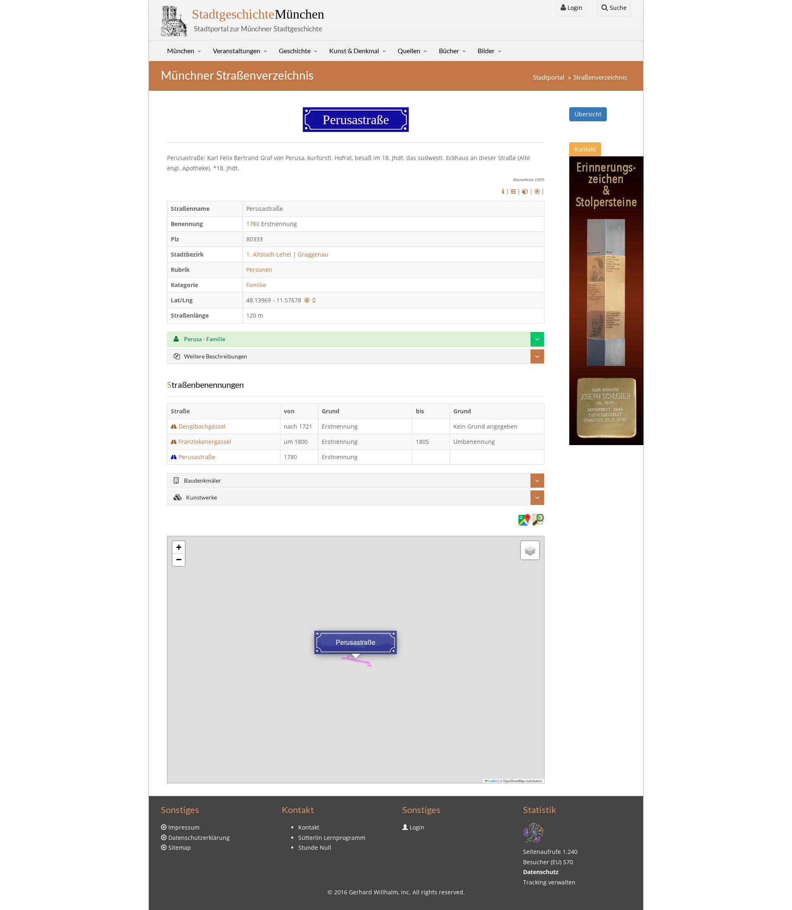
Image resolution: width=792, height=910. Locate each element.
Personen (259, 269)
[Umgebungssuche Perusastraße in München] (537, 191)
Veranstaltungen (236, 50)
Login (574, 8)
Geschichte (295, 50)
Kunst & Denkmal (354, 50)
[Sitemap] (533, 832)
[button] (178, 547)
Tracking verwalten (549, 882)
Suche (617, 8)
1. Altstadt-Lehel (268, 254)
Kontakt (585, 149)
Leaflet (492, 780)
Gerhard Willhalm (373, 892)
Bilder (486, 50)
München (258, 14)
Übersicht (588, 114)
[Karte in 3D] (525, 191)
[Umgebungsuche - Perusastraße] (306, 300)
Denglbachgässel (202, 426)
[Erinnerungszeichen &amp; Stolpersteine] (606, 300)
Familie (257, 285)
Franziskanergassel (205, 442)
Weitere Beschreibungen (215, 356)
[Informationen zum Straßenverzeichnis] (503, 191)
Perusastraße (197, 457)
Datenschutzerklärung (199, 838)
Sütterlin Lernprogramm (331, 838)
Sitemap (179, 847)
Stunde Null (314, 847)
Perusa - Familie (204, 338)
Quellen (409, 50)
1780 (252, 224)
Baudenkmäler (202, 480)
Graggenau (313, 254)
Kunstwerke (201, 497)
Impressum (184, 827)
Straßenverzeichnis (600, 77)
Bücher (449, 50)
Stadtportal (548, 77)
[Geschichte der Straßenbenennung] (513, 191)
